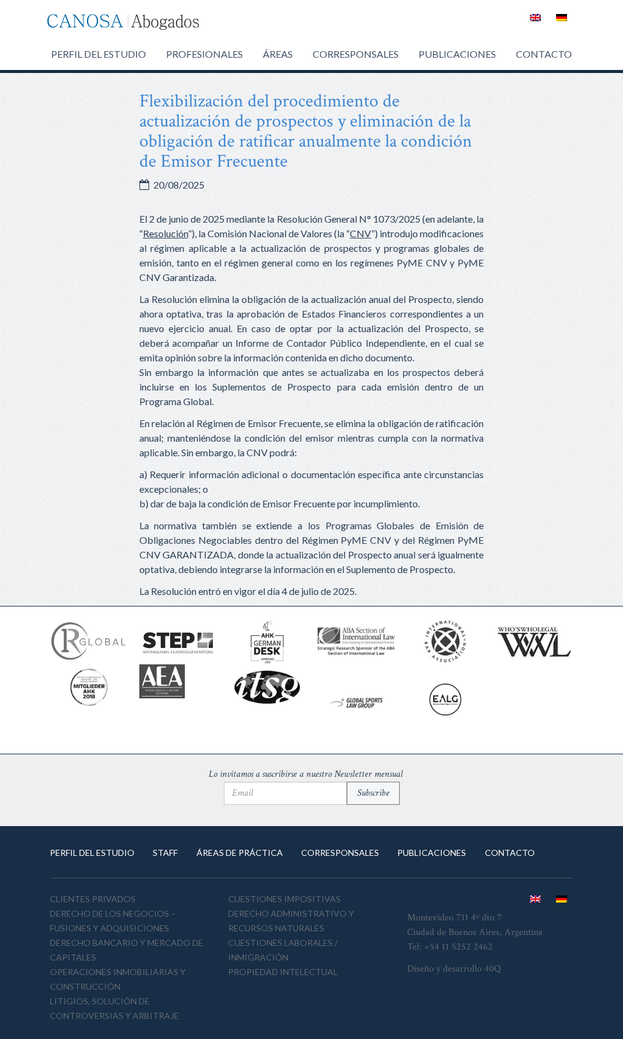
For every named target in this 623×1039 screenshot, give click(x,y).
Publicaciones (457, 54)
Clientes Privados (93, 899)
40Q (492, 968)
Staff (165, 852)
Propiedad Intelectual (283, 972)
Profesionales (204, 54)
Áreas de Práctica (240, 852)
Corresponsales (356, 54)
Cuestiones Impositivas (284, 899)
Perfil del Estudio (98, 54)
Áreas (278, 54)
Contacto (544, 54)
